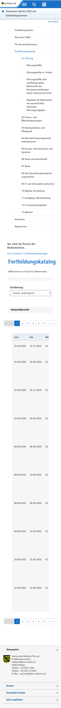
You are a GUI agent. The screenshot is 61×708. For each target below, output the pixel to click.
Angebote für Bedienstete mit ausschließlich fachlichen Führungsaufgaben (39, 104)
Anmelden (53, 21)
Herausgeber (12, 649)
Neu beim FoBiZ (23, 37)
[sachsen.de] (9, 5)
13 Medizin (27, 212)
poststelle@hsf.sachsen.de (33, 674)
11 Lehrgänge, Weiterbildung (35, 197)
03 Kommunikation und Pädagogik (33, 129)
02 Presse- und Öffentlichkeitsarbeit (31, 119)
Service (10, 686)
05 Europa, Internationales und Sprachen (37, 150)
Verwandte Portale (15, 693)
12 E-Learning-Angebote (34, 205)
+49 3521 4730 (27, 668)
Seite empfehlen (14, 700)
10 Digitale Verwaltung (33, 190)
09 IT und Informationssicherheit (37, 183)
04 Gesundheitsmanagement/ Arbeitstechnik (36, 140)
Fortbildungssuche (24, 30)
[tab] (30, 649)
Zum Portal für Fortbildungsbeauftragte (27, 253)
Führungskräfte (34, 65)
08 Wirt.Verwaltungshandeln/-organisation (36, 175)
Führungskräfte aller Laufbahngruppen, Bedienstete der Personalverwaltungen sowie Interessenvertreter (39, 86)
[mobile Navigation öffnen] (24, 4)
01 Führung (27, 58)
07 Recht (25, 166)
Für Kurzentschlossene (26, 44)
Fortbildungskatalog (25, 51)
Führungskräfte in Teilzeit (39, 72)
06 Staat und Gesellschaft (34, 159)
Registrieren (21, 226)
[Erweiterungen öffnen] (44, 4)
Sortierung (16, 287)
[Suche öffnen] (34, 4)
